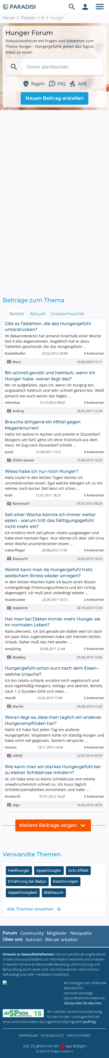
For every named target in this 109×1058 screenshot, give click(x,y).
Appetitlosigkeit (22, 892)
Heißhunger (19, 870)
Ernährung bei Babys (27, 881)
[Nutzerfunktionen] (85, 6)
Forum (9, 18)
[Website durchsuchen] (72, 6)
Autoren (34, 939)
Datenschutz (52, 1035)
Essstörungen (65, 881)
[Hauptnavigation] (99, 6)
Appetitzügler (48, 870)
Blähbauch (53, 892)
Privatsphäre (78, 1035)
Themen (28, 18)
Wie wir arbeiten (61, 939)
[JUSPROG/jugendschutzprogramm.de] (23, 1013)
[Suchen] (14, 66)
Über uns (12, 939)
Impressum (28, 1035)
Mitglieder (57, 933)
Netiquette (81, 933)
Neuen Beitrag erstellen (54, 98)
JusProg (90, 1021)
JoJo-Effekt (78, 870)
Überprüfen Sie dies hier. (83, 1003)
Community (32, 933)
